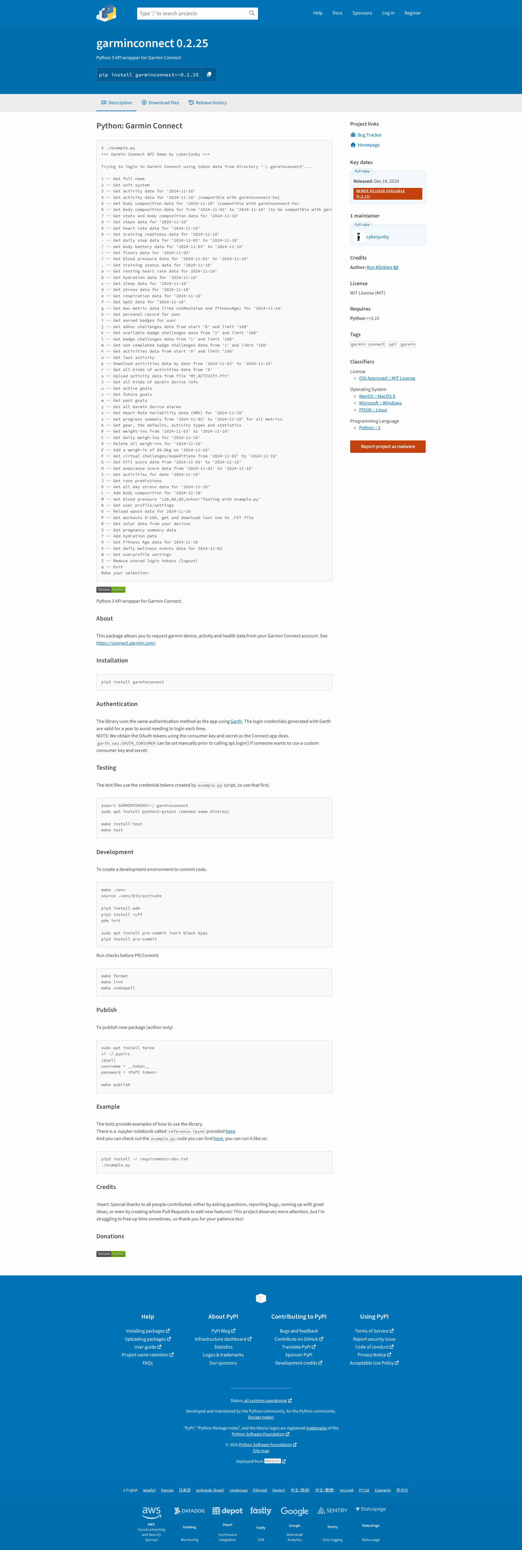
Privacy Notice (372, 1355)
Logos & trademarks (223, 1355)
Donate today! (261, 1417)
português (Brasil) (210, 1490)
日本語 (185, 1490)
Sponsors (362, 13)
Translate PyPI (296, 1347)
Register (412, 13)
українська (238, 1490)
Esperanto (383, 1490)
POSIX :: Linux (373, 410)
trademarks (316, 1428)
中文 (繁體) (324, 1490)
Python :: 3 (369, 427)
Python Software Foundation (258, 1434)
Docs (338, 13)
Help (318, 13)
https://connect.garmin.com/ (126, 643)
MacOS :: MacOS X (377, 396)
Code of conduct (371, 1347)
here (230, 1131)
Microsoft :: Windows (380, 403)
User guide (145, 1347)
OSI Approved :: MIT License (387, 378)
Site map (261, 1451)
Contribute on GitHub (296, 1339)
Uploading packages (145, 1339)
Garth (236, 721)
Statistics (223, 1347)
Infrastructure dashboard (220, 1339)
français (167, 1490)
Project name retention (145, 1355)
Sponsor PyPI (298, 1355)
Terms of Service (371, 1331)
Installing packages (145, 1331)
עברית (364, 1490)
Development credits (296, 1363)
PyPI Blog (220, 1331)
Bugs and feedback (299, 1331)
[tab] (116, 102)
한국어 (402, 1490)
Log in (388, 13)
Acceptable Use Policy (372, 1363)
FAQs (148, 1363)
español (149, 1490)
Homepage (369, 145)
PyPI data (362, 171)
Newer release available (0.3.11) (380, 193)
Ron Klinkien (379, 267)
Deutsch (278, 1490)
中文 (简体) (300, 1490)
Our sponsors (223, 1363)
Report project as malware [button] (388, 446)
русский (346, 1490)
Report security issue (374, 1339)
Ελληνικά (260, 1490)
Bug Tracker (370, 135)
